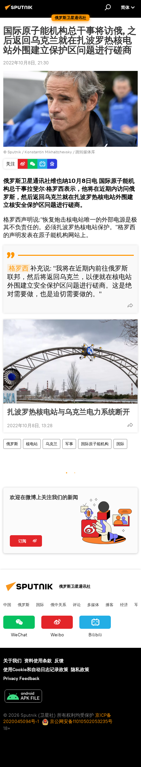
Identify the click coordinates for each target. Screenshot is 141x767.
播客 (109, 604)
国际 (120, 443)
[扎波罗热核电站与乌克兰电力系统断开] (70, 361)
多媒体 (93, 604)
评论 (77, 604)
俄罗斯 (12, 443)
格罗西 (19, 268)
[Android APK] (23, 697)
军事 (69, 443)
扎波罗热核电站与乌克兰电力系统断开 (68, 411)
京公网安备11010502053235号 (80, 721)
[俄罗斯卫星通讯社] (19, 10)
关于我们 (12, 661)
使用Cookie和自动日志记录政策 (35, 669)
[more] (130, 305)
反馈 (59, 661)
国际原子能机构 (95, 443)
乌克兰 (51, 443)
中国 (7, 604)
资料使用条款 (38, 661)
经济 (124, 604)
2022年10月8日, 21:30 (26, 63)
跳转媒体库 (85, 151)
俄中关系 (58, 604)
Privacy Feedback (21, 678)
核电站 (32, 443)
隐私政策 (80, 669)
